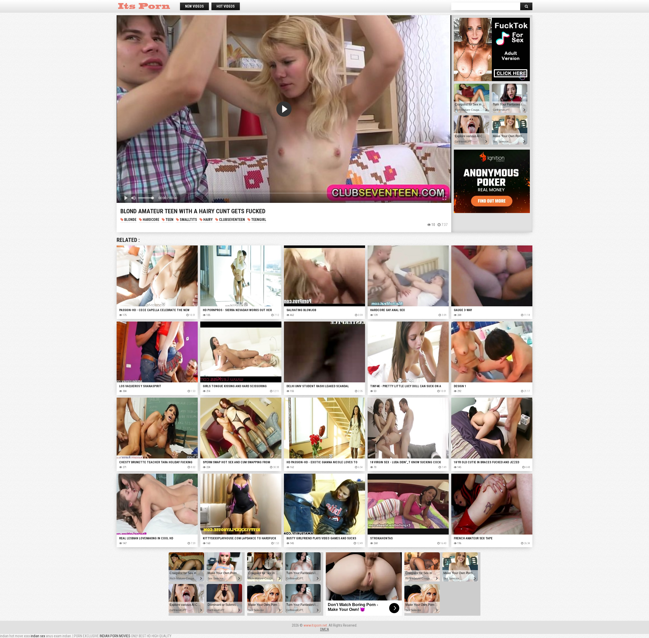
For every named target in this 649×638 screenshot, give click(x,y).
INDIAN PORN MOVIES (115, 636)
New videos (194, 6)
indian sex (38, 636)
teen (169, 220)
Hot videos (226, 6)
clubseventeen (231, 220)
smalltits (188, 220)
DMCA (324, 629)
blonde (129, 220)
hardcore (150, 220)
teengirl (258, 220)
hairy (208, 220)
